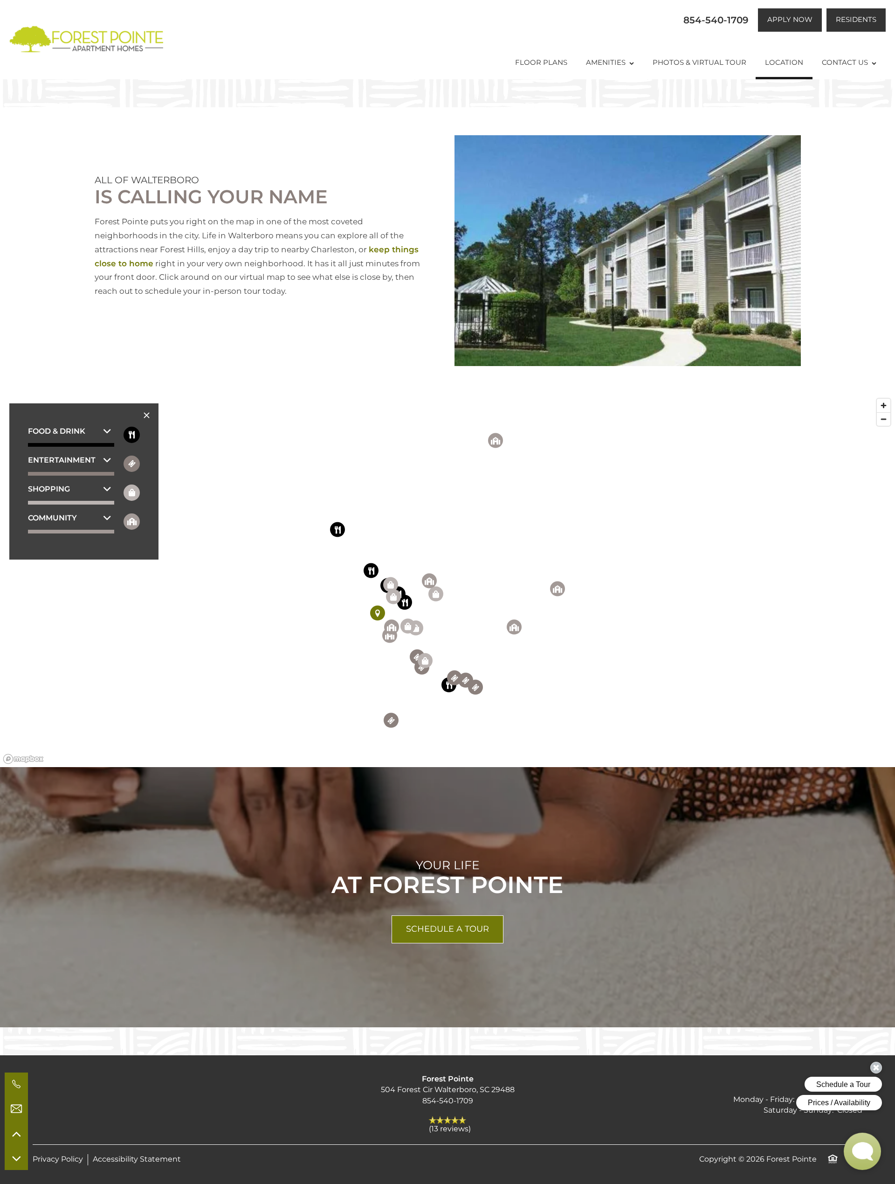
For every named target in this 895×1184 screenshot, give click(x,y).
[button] (790, 20)
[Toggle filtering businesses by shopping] (132, 493)
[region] (447, 580)
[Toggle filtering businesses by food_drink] (132, 435)
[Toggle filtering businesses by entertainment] (132, 464)
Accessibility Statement (137, 1159)
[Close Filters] (146, 415)
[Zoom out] (883, 419)
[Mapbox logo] (23, 759)
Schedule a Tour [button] (447, 929)
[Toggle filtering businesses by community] (132, 521)
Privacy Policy (58, 1159)
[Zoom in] (883, 405)
